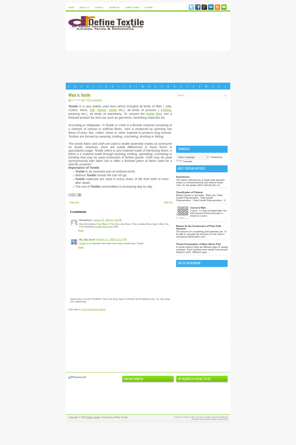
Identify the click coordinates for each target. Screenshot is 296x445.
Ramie (101, 110)
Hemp (113, 110)
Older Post (168, 202)
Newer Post (74, 202)
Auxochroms (183, 177)
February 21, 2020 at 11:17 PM (111, 239)
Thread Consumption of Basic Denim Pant (198, 244)
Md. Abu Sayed (87, 239)
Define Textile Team (219, 419)
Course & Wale (198, 207)
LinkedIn (215, 417)
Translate (187, 161)
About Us (84, 8)
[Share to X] (76, 195)
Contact (99, 8)
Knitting (166, 110)
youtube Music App (103, 226)
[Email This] (70, 195)
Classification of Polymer (189, 192)
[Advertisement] (148, 57)
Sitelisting (224, 417)
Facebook (200, 417)
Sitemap (149, 8)
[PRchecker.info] (77, 377)
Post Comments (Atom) (94, 309)
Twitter (208, 417)
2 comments (96, 100)
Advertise (114, 8)
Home (71, 8)
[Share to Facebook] (79, 195)
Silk (92, 110)
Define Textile (93, 417)
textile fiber (154, 114)
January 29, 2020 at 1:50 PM (107, 220)
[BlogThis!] (73, 195)
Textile (82, 243)
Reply (81, 230)
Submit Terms (132, 8)
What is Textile (79, 95)
